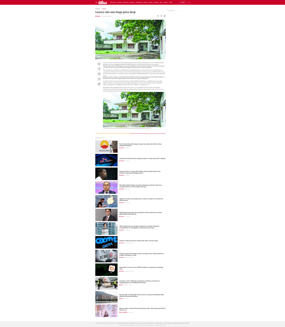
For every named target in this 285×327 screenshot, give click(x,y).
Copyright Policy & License (137, 323)
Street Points (186, 323)
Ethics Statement (149, 323)
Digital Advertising (177, 323)
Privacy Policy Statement (122, 323)
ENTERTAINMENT (124, 312)
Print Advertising (167, 323)
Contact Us (98, 323)
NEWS (121, 284)
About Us (104, 323)
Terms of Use (111, 323)
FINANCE (104, 8)
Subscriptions (159, 323)
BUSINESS (97, 8)
